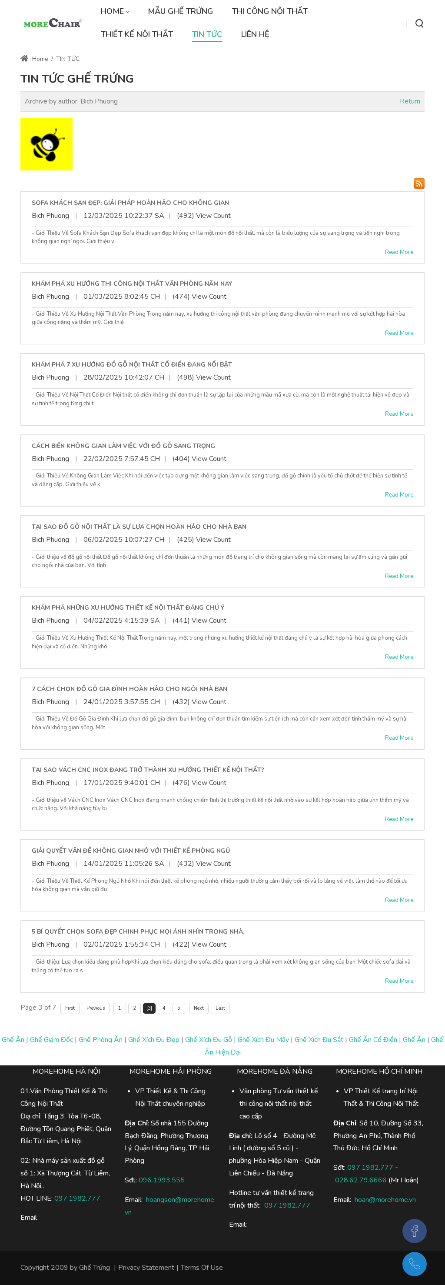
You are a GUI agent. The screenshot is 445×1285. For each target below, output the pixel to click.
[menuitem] (114, 11)
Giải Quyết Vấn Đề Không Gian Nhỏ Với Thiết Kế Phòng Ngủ (131, 851)
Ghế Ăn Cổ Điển (373, 1040)
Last (220, 1008)
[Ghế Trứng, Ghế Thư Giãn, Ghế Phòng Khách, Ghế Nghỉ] (52, 23)
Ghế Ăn (13, 1040)
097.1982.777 (370, 1167)
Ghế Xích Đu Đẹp (153, 1040)
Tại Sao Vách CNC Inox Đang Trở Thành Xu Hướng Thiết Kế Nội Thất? (148, 770)
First (70, 1008)
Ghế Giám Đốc (51, 1040)
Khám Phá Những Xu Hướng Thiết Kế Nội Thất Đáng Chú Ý (128, 608)
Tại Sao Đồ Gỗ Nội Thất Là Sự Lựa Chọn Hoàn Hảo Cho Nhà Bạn (139, 527)
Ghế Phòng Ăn (101, 1040)
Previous (95, 1008)
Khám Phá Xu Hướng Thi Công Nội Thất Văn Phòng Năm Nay (132, 284)
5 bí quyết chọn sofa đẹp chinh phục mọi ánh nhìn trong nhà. (138, 932)
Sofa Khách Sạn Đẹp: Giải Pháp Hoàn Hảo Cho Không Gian (130, 203)
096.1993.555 (162, 1180)
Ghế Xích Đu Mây (263, 1040)
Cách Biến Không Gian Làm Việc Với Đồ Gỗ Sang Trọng (123, 446)
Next (199, 1008)
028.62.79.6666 (361, 1180)
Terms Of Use (202, 1267)
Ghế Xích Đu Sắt (319, 1040)
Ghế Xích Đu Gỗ (208, 1040)
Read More (399, 252)
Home (39, 59)
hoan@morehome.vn (385, 1200)
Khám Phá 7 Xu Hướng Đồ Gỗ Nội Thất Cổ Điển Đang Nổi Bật (132, 364)
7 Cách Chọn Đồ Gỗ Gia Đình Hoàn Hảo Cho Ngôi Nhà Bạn (129, 689)
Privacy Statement (146, 1267)
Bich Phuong (50, 215)
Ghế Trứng (94, 1267)
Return (410, 101)
